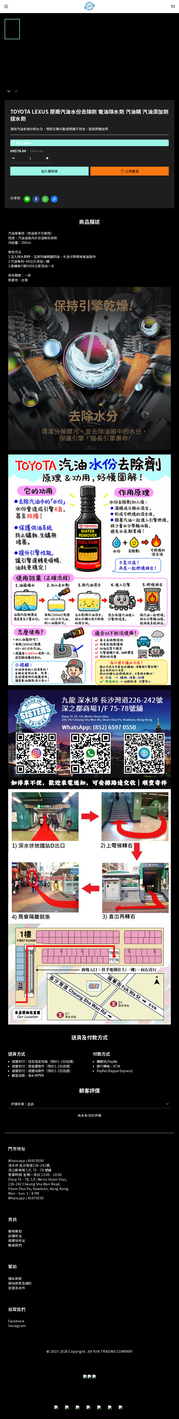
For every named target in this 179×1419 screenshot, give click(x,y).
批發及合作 (16, 1287)
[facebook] (36, 199)
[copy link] (54, 199)
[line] (27, 199)
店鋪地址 (15, 1235)
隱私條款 (15, 1278)
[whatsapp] (45, 199)
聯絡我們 (15, 1245)
